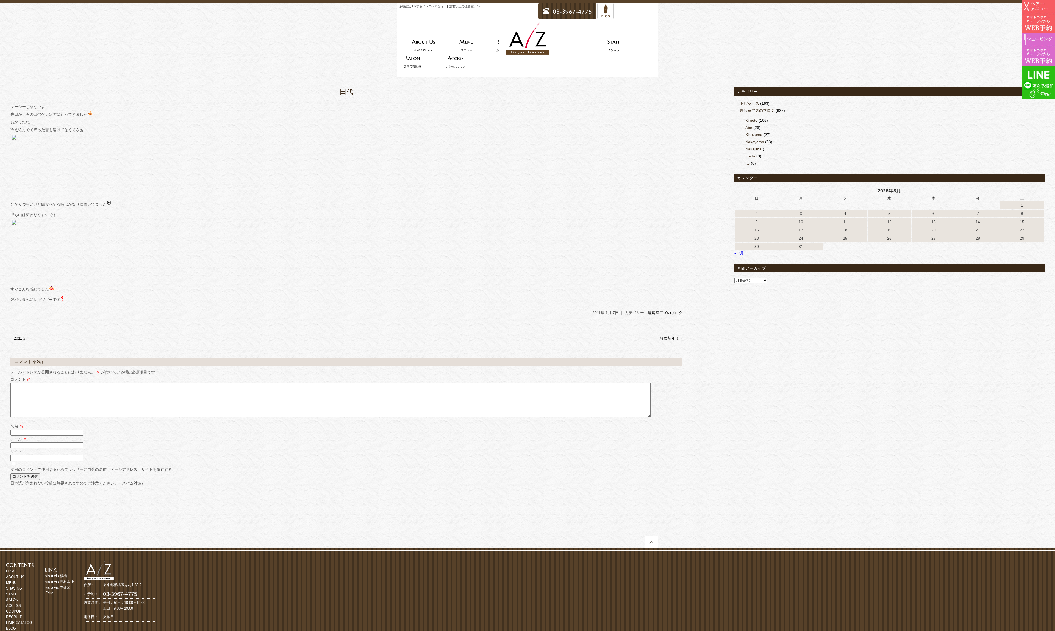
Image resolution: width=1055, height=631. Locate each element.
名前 (16, 426)
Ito (747, 163)
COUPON (13, 611)
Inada (750, 156)
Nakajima (753, 149)
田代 (346, 91)
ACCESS (13, 606)
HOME (11, 571)
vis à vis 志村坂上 (59, 582)
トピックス (749, 103)
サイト (16, 451)
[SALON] (412, 62)
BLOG (11, 628)
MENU (11, 583)
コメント (20, 379)
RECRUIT (14, 617)
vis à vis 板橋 (56, 576)
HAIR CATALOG (19, 623)
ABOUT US (15, 577)
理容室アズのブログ (665, 313)
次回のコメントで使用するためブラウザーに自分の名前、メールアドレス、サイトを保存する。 (93, 469)
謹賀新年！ (669, 338)
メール (18, 439)
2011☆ (20, 338)
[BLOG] (605, 16)
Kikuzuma (753, 134)
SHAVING (14, 588)
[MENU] (466, 45)
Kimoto (751, 120)
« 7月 (739, 253)
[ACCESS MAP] (456, 62)
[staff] (613, 45)
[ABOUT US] (423, 45)
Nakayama (754, 142)
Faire (49, 593)
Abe (748, 127)
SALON (12, 600)
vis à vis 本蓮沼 (58, 587)
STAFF (11, 594)
